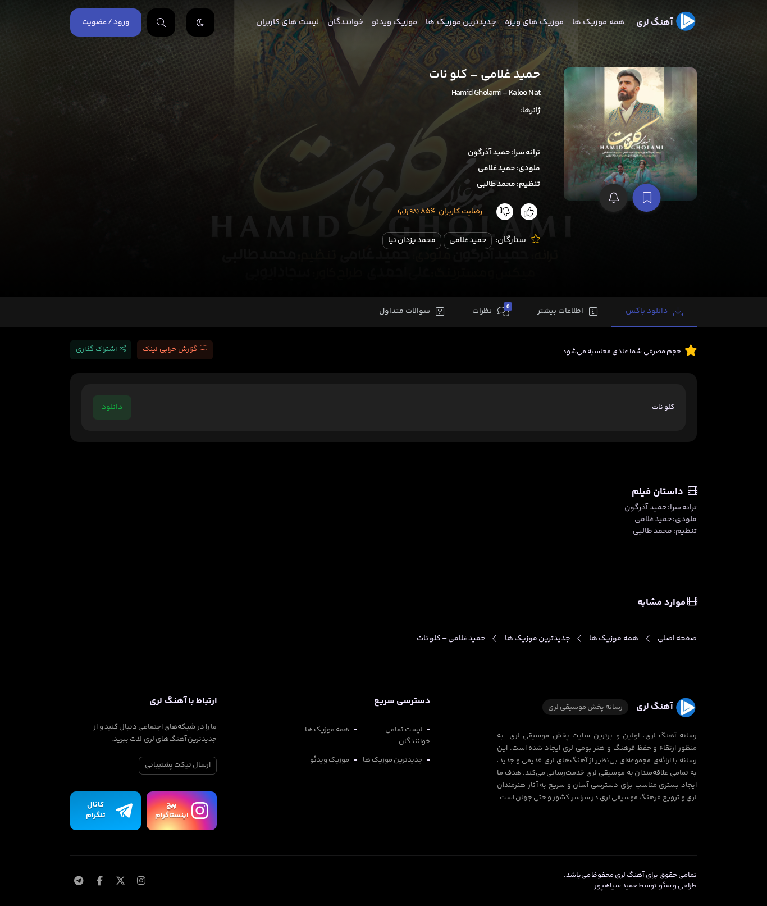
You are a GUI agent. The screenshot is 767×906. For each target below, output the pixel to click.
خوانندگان (345, 22)
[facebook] (99, 882)
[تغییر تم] (200, 22)
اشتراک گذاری (96, 349)
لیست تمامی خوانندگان (407, 735)
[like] (529, 211)
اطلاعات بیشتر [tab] (560, 311)
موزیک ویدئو (394, 22)
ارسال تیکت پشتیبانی (178, 765)
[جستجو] (161, 22)
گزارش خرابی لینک (170, 349)
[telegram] (78, 882)
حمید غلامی (467, 240)
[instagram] (141, 882)
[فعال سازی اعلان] (614, 198)
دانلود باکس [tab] (647, 311)
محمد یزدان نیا (412, 240)
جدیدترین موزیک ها (461, 22)
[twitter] (120, 882)
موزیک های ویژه (534, 22)
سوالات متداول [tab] (404, 311)
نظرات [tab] (491, 310)
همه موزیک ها (598, 22)
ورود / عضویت (106, 22)
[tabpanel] (383, 391)
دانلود (112, 407)
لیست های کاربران (287, 22)
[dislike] (504, 211)
